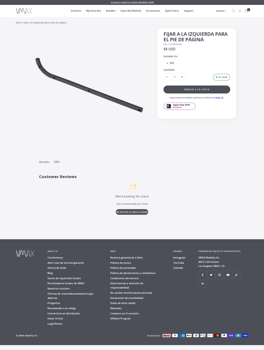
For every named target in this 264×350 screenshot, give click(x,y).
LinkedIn (178, 268)
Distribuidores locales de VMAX (66, 283)
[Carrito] (246, 10)
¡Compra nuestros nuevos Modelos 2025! (132, 2)
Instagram (179, 257)
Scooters (76, 10)
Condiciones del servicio (124, 278)
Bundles (111, 10)
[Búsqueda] (233, 10)
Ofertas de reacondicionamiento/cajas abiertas (70, 296)
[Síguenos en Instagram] (219, 275)
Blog (50, 273)
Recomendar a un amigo (62, 308)
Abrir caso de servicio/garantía (66, 262)
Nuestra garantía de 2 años (126, 257)
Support (189, 10)
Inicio (19, 22)
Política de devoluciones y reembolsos (133, 273)
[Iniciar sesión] (239, 11)
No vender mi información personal (131, 292)
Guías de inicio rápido (123, 303)
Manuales (116, 308)
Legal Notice (55, 323)
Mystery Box (93, 10)
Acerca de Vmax (57, 268)
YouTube (178, 262)
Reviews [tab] (44, 162)
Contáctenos (55, 257)
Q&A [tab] (57, 162)
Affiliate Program (120, 318)
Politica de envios (120, 262)
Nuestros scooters (59, 288)
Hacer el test (55, 318)
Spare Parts (172, 10)
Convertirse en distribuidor (64, 313)
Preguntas (54, 303)
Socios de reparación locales (64, 278)
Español (220, 10)
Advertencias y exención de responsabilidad (126, 285)
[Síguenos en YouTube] (228, 275)
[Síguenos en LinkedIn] (202, 283)
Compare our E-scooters (124, 313)
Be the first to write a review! (132, 211)
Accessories (153, 10)
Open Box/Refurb (130, 10)
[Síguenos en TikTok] (236, 275)
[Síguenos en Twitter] (211, 275)
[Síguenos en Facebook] (202, 275)
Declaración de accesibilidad (126, 298)
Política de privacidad (123, 268)
